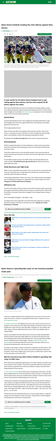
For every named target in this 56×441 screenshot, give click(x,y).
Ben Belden (6, 31)
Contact (30, 423)
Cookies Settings (9, 431)
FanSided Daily (9, 426)
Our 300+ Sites (47, 423)
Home (5, 256)
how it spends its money (10, 320)
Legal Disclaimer (21, 428)
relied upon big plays (27, 112)
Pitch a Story (20, 426)
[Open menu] (3, 2)
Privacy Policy (31, 426)
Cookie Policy (8, 428)
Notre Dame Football (14, 256)
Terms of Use (46, 426)
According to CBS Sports (10, 323)
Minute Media (9, 434)
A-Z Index (45, 428)
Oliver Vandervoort (8, 277)
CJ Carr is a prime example (11, 371)
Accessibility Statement (34, 428)
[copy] (12, 34)
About (7, 423)
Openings (19, 423)
